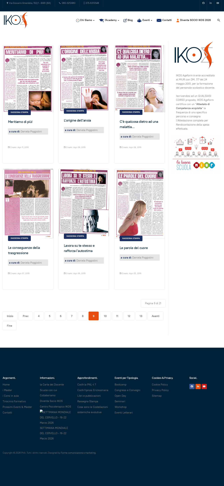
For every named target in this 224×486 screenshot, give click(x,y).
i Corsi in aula (11, 395)
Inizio (10, 316)
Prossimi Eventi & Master (17, 407)
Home (6, 384)
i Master (7, 390)
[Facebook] (203, 5)
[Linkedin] (210, 5)
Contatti (7, 412)
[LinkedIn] (198, 386)
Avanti (155, 316)
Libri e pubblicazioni (89, 395)
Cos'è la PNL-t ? (86, 384)
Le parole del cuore (134, 248)
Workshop (121, 407)
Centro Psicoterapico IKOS (55, 406)
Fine (9, 326)
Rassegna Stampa (19, 112)
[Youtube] (217, 5)
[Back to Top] (213, 475)
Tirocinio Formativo (14, 401)
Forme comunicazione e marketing (78, 452)
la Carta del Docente (52, 384)
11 (117, 316)
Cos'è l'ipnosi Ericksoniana (92, 390)
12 (129, 316)
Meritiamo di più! (20, 121)
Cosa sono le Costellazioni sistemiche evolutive (92, 409)
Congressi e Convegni (127, 390)
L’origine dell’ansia (77, 120)
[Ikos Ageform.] (17, 20)
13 (141, 316)
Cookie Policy (160, 384)
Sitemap (157, 395)
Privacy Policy (160, 390)
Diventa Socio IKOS (51, 401)
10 (105, 316)
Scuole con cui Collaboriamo (48, 392)
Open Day (120, 395)
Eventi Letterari (124, 412)
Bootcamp (120, 384)
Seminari (120, 401)
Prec (26, 316)
